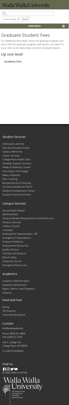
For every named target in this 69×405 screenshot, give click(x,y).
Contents (34, 26)
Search (25, 19)
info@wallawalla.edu (12, 328)
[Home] (26, 7)
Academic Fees (13, 61)
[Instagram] (8, 369)
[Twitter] (12, 369)
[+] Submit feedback (12, 350)
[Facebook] (4, 369)
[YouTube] (16, 369)
